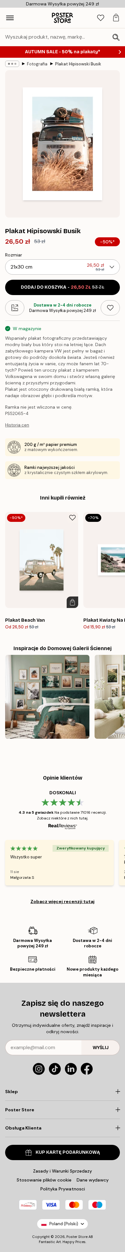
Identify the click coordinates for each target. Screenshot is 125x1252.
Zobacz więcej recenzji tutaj (62, 901)
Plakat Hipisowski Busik (78, 64)
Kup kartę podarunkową (68, 1152)
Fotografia (37, 64)
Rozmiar (13, 255)
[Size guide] (14, 307)
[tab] (100, 18)
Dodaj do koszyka (62, 287)
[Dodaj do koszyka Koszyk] (72, 602)
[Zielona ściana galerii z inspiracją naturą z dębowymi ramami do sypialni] (47, 697)
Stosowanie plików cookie (44, 1180)
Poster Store (77, 1236)
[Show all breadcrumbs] (12, 64)
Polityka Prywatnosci (62, 1189)
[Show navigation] (10, 18)
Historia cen (17, 425)
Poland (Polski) (63, 1223)
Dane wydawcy (93, 1180)
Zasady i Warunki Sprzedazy (62, 1171)
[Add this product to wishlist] (110, 307)
